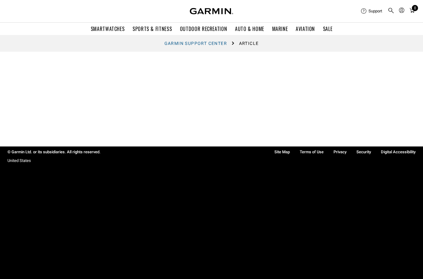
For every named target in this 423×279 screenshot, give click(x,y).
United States (19, 160)
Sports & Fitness (152, 29)
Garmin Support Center (195, 43)
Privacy (340, 152)
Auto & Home (249, 29)
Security (363, 152)
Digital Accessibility (398, 152)
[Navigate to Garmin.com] (211, 11)
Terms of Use (312, 152)
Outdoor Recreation (203, 29)
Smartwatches (108, 29)
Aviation (305, 29)
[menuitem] (372, 11)
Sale (328, 29)
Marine (280, 29)
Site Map (282, 152)
